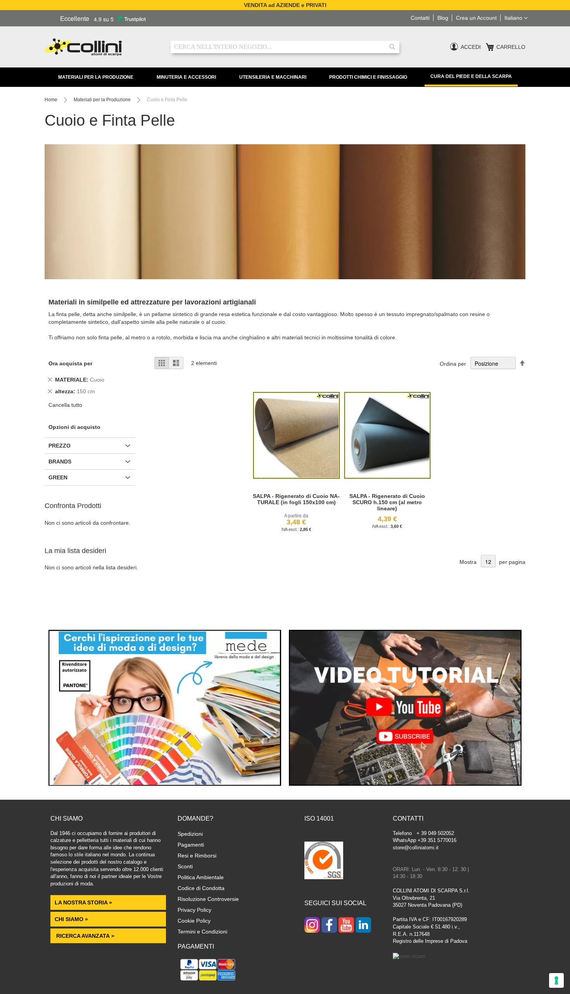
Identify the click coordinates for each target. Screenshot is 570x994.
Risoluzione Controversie (208, 899)
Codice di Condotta (201, 888)
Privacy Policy (194, 910)
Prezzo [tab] (59, 446)
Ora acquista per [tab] (70, 363)
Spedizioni (190, 834)
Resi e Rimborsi (197, 855)
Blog (442, 18)
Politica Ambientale (201, 877)
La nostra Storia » (83, 902)
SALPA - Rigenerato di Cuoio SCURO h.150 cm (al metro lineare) (387, 502)
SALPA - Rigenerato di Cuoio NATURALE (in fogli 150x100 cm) (296, 499)
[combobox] (285, 47)
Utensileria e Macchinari (272, 77)
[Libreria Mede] (164, 784)
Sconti (185, 866)
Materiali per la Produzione (95, 77)
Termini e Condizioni (202, 931)
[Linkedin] (363, 925)
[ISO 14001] (323, 861)
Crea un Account (476, 18)
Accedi (471, 47)
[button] (516, 18)
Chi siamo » (71, 919)
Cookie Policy (194, 921)
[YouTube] (346, 925)
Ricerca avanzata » (84, 936)
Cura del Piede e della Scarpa (471, 76)
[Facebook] (329, 925)
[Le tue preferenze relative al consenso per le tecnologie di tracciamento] (556, 980)
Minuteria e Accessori (186, 77)
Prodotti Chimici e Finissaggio (368, 77)
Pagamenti (191, 845)
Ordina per (453, 364)
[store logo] (102, 47)
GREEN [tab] (57, 477)
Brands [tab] (59, 461)
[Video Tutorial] (405, 784)
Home (52, 99)
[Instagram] (312, 925)
